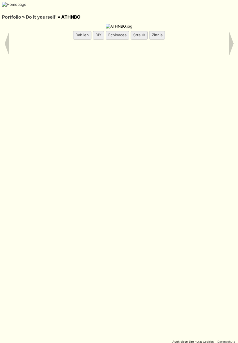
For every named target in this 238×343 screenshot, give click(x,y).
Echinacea (117, 35)
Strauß (139, 35)
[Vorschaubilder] (6, 10)
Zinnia (157, 35)
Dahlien (82, 35)
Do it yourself (40, 17)
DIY (98, 35)
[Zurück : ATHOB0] (13, 10)
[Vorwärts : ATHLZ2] (21, 10)
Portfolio (11, 17)
